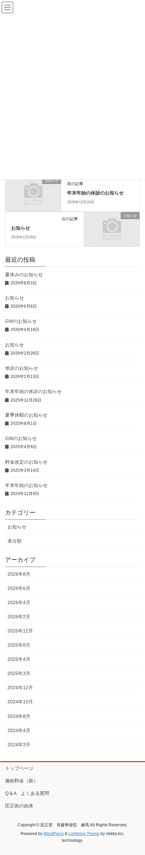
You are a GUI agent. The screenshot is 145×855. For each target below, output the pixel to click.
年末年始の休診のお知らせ (95, 193)
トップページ (19, 768)
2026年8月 (18, 574)
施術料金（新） (21, 780)
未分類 (14, 541)
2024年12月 (20, 687)
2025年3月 (18, 673)
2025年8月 (18, 645)
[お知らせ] (33, 194)
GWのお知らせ (21, 321)
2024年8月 (18, 716)
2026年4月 (18, 602)
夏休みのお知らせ (24, 274)
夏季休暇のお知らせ (26, 415)
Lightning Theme (83, 833)
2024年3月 (18, 744)
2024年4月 (18, 730)
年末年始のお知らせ (26, 485)
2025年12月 (20, 630)
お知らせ (20, 228)
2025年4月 (18, 659)
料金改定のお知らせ (26, 462)
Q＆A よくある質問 (27, 793)
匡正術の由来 (19, 805)
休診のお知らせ (21, 368)
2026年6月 (18, 588)
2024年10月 (20, 701)
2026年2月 (18, 616)
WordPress (54, 833)
